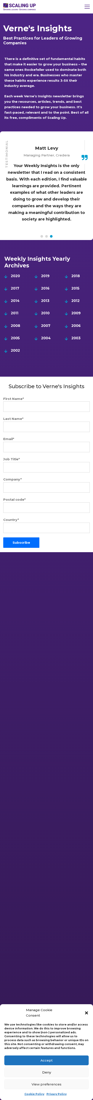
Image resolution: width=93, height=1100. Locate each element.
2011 (14, 313)
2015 (75, 288)
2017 (15, 288)
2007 (45, 326)
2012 (75, 301)
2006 (76, 326)
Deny (46, 1072)
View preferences (46, 1084)
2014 (15, 301)
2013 (45, 301)
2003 (75, 338)
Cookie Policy (34, 1094)
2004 (46, 338)
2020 (15, 276)
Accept (46, 1060)
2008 (15, 326)
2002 (15, 350)
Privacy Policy (56, 1094)
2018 (75, 276)
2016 (45, 288)
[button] (86, 1013)
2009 (76, 313)
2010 (45, 313)
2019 (45, 276)
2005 (15, 338)
